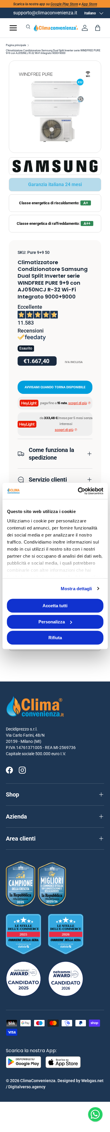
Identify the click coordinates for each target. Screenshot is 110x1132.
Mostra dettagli (76, 588)
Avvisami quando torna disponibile (55, 387)
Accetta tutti (55, 605)
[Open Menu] (13, 28)
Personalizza (51, 621)
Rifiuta (55, 637)
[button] (97, 27)
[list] (55, 106)
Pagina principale (16, 45)
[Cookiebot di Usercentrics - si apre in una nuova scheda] (78, 491)
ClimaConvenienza (37, 1080)
